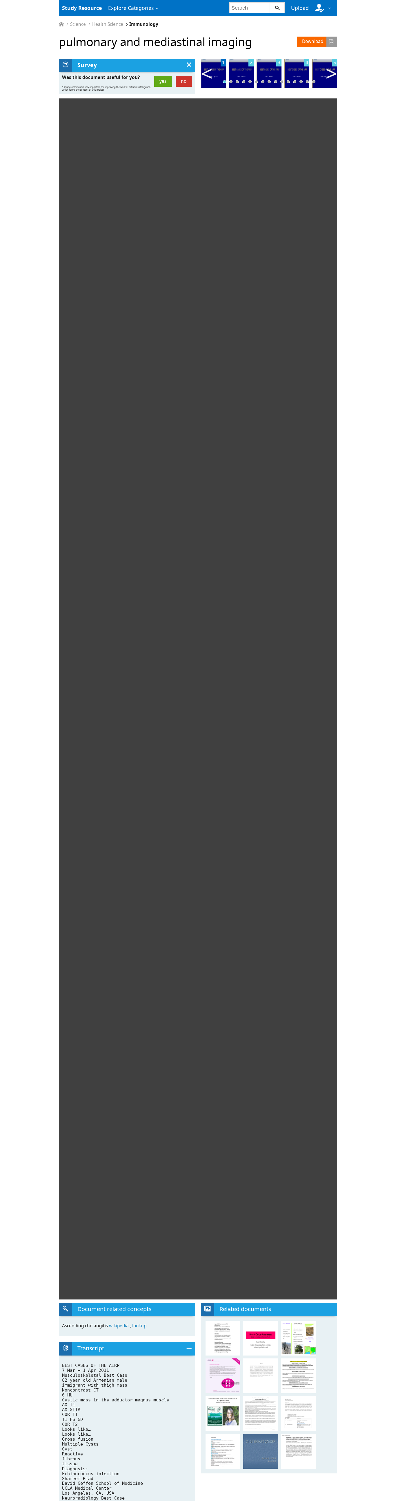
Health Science (107, 24)
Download (312, 41)
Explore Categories (131, 7)
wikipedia (119, 1326)
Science (78, 24)
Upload (300, 7)
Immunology (143, 24)
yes (162, 81)
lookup (139, 1326)
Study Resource (82, 7)
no (183, 81)
